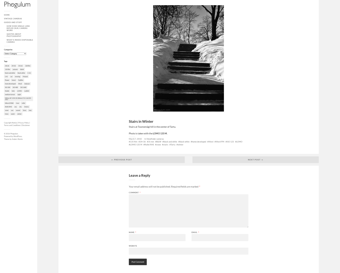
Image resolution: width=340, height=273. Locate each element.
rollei (23, 103)
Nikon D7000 (9, 103)
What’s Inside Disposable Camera (20, 41)
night (19, 94)
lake (13, 91)
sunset (18, 110)
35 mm (20, 66)
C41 (6, 76)
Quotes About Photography (14, 35)
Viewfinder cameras (155, 139)
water (13, 114)
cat (11, 76)
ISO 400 (15, 87)
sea (15, 107)
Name (132, 232)
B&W (22, 69)
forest (14, 80)
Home (7, 15)
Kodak (7, 91)
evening (17, 76)
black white (21, 73)
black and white (10, 73)
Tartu (24, 110)
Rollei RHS (8, 107)
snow (6, 110)
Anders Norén (17, 139)
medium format (10, 94)
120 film (27, 66)
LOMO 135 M (160, 133)
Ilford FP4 (220, 141)
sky (20, 107)
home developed (10, 84)
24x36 (7, 66)
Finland (25, 76)
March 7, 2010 (135, 139)
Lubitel (26, 91)
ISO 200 (7, 87)
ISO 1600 (23, 87)
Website (133, 246)
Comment (135, 192)
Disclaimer (26, 125)
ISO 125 (230, 141)
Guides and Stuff (13, 22)
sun (12, 110)
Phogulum (14, 134)
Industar (27, 84)
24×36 (14, 66)
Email (195, 232)
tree (30, 110)
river (17, 103)
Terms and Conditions (12, 125)
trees (6, 114)
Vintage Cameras (13, 19)
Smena (26, 107)
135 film (7, 69)
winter (19, 114)
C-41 (29, 73)
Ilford (20, 84)
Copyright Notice (10, 123)
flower (7, 80)
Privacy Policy (23, 123)
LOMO (19, 91)
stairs (165, 144)
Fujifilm (20, 80)
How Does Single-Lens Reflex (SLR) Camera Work (18, 28)
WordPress (17, 136)
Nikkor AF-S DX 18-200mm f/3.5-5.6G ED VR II (18, 98)
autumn (15, 69)
